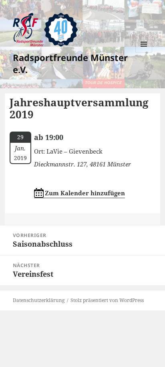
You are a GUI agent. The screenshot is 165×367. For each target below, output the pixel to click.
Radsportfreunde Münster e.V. (70, 63)
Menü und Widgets (144, 52)
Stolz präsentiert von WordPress (107, 300)
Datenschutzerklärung (38, 300)
